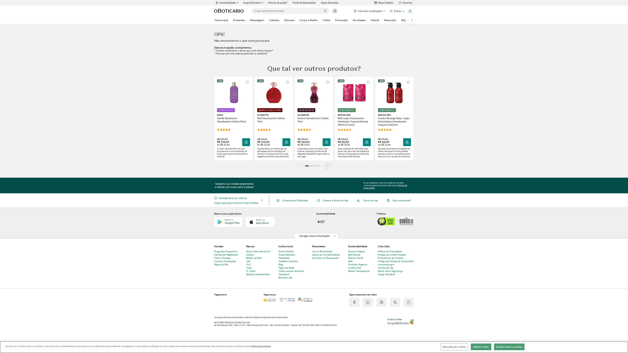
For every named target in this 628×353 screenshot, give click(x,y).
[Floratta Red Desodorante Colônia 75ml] (274, 92)
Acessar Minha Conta (397, 11)
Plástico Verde (355, 258)
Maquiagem (257, 20)
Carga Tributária (386, 274)
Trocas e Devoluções (225, 261)
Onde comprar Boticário (291, 271)
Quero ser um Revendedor (326, 254)
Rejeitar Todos (481, 346)
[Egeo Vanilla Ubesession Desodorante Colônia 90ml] (233, 92)
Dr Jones (250, 271)
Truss (249, 267)
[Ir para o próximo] (411, 20)
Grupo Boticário (251, 2)
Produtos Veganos (357, 264)
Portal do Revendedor (304, 2)
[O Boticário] (229, 11)
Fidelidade (284, 258)
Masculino (390, 20)
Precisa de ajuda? (277, 2)
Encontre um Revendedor (325, 258)
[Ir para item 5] (318, 166)
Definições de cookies (454, 346)
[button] (246, 142)
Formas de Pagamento (226, 254)
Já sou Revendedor (322, 251)
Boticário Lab (285, 277)
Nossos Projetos (356, 251)
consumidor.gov (386, 264)
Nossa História (286, 251)
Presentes (239, 20)
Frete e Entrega (222, 258)
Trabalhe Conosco (288, 261)
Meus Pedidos (385, 2)
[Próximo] (327, 165)
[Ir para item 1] (307, 166)
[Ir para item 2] (311, 166)
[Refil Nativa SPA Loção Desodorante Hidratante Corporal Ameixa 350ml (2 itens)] (354, 92)
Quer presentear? (401, 200)
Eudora (250, 254)
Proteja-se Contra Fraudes (392, 254)
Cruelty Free (354, 267)
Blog (404, 20)
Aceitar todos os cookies (509, 346)
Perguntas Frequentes (225, 251)
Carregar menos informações (314, 236)
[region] (314, 347)
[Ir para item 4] (316, 166)
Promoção (341, 20)
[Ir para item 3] (313, 166)
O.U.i (248, 264)
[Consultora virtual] (334, 11)
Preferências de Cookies (390, 258)
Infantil (375, 20)
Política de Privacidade (390, 251)
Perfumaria (221, 20)
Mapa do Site (221, 264)
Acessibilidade (227, 2)
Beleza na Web (254, 258)
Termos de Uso (385, 267)
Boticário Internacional (258, 274)
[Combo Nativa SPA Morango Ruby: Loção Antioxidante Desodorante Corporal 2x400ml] (394, 92)
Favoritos (407, 2)
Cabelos (274, 20)
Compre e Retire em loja (335, 200)
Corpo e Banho (308, 20)
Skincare (289, 20)
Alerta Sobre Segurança (390, 271)
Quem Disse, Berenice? (258, 251)
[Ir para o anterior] (408, 20)
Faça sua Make (286, 267)
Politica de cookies (261, 346)
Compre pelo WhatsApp (295, 200)
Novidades (359, 20)
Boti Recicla (354, 254)
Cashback (284, 274)
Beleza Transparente (359, 271)
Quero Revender (329, 2)
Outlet (326, 20)
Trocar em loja (370, 200)
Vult (248, 261)
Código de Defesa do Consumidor (396, 261)
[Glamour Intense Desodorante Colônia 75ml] (314, 92)
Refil (350, 261)
